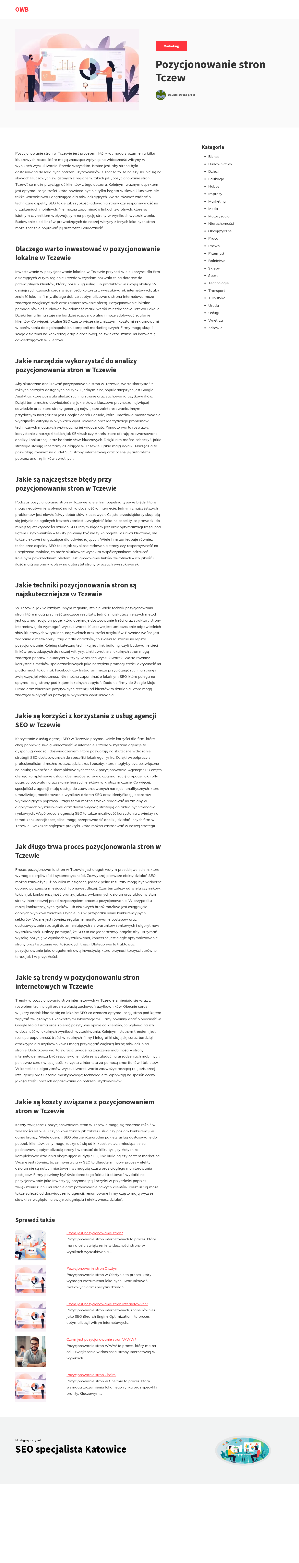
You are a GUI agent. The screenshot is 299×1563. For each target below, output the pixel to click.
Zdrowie (215, 327)
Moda (213, 208)
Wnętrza (215, 320)
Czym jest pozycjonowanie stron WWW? (101, 1339)
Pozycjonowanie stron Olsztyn (92, 1268)
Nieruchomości (221, 223)
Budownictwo (220, 164)
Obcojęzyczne (220, 231)
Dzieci (213, 171)
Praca (213, 238)
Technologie (218, 283)
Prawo (214, 245)
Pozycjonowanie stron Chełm (91, 1374)
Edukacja (216, 179)
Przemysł (216, 253)
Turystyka (217, 298)
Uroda (213, 305)
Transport (216, 290)
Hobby (214, 186)
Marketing (171, 46)
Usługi (213, 312)
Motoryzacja (219, 216)
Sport (213, 275)
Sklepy (214, 268)
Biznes (213, 156)
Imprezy (215, 193)
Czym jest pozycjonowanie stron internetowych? (107, 1304)
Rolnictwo (216, 260)
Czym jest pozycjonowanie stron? (95, 1233)
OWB (22, 9)
